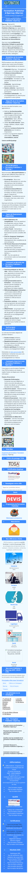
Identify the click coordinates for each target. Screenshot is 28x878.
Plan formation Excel (15, 861)
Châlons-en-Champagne (15, 683)
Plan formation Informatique (15, 844)
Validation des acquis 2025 (15, 857)
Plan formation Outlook (15, 811)
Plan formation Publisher (15, 842)
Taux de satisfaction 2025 (15, 855)
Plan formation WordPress (15, 868)
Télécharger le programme (14, 518)
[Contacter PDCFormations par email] (14, 529)
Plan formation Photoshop (15, 863)
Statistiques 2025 (15, 853)
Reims (4, 683)
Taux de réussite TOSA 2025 (15, 859)
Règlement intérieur (15, 839)
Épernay (5, 686)
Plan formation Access (15, 815)
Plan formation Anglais (15, 787)
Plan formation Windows (15, 789)
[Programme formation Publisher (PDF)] (14, 512)
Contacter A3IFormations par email (14, 777)
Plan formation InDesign (15, 864)
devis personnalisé (15, 352)
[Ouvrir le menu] (6, 6)
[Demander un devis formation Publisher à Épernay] (14, 499)
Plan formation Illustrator (15, 866)
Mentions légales (15, 840)
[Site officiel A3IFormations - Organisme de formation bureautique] (14, 767)
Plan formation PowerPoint (15, 813)
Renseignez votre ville (13, 483)
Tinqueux (5, 689)
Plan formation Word (15, 791)
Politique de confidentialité (15, 810)
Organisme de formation (9, 453)
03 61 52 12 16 (15, 775)
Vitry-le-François (14, 686)
